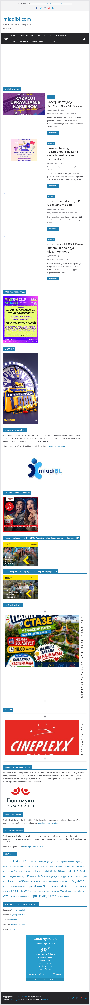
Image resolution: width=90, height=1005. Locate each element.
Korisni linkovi (38, 41)
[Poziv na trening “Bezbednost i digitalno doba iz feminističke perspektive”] (24, 150)
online (67, 213)
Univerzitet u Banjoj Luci (40, 891)
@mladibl (13, 919)
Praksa (60, 877)
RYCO (66, 881)
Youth (12, 896)
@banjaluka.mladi (18, 910)
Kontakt (52, 41)
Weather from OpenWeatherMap (45, 980)
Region (28, 881)
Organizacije (43, 36)
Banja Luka (17, 861)
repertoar (39, 881)
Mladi (53, 871)
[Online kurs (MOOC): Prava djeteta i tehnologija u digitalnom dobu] (24, 246)
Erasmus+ (8, 866)
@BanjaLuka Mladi (18, 924)
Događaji (51, 196)
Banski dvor (40, 861)
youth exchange (22, 896)
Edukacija (51, 97)
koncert (13, 871)
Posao (36, 876)
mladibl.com (17, 19)
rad (76, 213)
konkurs (38, 870)
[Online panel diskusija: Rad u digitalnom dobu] (24, 203)
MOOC (61, 259)
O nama (14, 36)
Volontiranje (68, 891)
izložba (71, 866)
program (72, 876)
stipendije (36, 886)
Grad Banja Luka (45, 866)
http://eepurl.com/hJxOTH (32, 847)
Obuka (65, 871)
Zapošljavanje (43, 896)
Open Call (10, 876)
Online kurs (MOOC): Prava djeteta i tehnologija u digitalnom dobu (65, 247)
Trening (49, 170)
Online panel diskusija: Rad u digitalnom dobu (65, 203)
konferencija (25, 871)
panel (72, 213)
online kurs (67, 259)
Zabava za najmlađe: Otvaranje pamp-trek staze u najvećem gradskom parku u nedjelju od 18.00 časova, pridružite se (82, 670)
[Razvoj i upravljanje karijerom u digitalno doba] (24, 104)
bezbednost (53, 167)
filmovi (29, 866)
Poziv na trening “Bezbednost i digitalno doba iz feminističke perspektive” (62, 153)
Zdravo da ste (64, 896)
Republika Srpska (53, 881)
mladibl (62, 110)
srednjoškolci (19, 887)
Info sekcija (61, 36)
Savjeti (78, 881)
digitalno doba (53, 113)
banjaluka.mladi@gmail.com (49, 823)
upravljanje (73, 113)
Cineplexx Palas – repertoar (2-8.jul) (82, 739)
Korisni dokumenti (19, 41)
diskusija (62, 213)
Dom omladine (27, 36)
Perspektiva (79, 167)
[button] (50, 36)
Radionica (16, 881)
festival (19, 866)
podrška (21, 877)
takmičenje (71, 887)
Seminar (8, 887)
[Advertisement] (45, 69)
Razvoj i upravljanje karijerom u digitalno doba (65, 103)
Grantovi (61, 867)
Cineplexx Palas (55, 862)
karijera (61, 113)
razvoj (67, 113)
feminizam (71, 167)
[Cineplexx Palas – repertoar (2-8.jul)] (42, 746)
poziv (51, 876)
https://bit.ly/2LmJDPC (56, 446)
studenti (56, 886)
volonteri (55, 891)
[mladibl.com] (6, 39)
